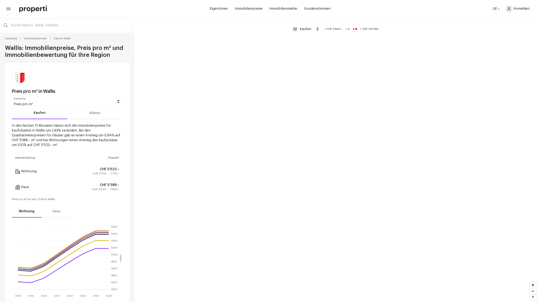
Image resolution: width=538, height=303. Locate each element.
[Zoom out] (533, 291)
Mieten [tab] (95, 113)
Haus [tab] (56, 211)
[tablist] (67, 113)
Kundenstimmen (317, 8)
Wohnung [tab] (26, 211)
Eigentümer (219, 8)
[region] (336, 160)
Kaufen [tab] (39, 112)
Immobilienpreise (248, 8)
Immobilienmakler (283, 8)
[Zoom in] (533, 285)
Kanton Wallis (62, 38)
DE (495, 9)
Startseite (11, 38)
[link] (35, 38)
